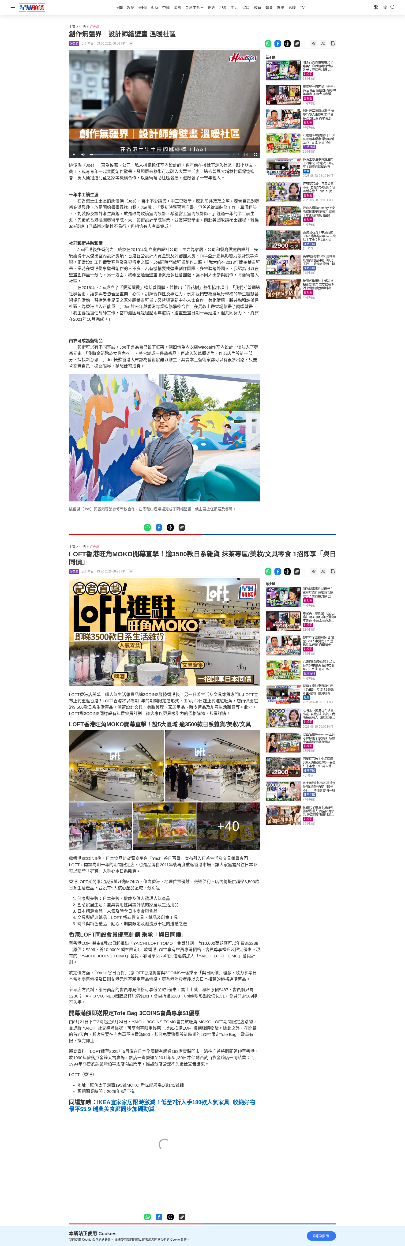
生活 (82, 27)
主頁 (72, 27)
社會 (306, 171)
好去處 (94, 27)
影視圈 (308, 74)
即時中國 (309, 244)
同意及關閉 (320, 1236)
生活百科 (309, 147)
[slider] (159, 154)
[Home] (32, 7)
